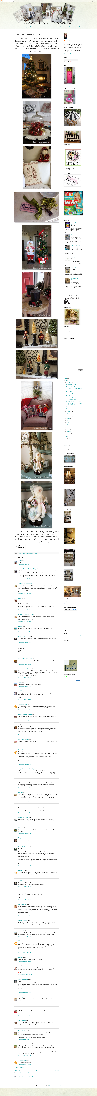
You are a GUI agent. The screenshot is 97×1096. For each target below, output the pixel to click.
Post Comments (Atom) (25, 1073)
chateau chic (20, 828)
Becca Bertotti (21, 931)
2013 (66, 436)
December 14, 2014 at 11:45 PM (24, 1039)
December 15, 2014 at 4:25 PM (24, 1055)
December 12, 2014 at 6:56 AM (24, 952)
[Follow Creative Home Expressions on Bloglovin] (70, 610)
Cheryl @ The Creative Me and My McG (27, 769)
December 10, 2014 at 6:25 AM (24, 876)
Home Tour (53, 27)
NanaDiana (20, 792)
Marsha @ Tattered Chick (23, 817)
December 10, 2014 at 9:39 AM (24, 886)
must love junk (21, 997)
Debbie (19, 682)
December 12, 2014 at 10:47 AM (25, 974)
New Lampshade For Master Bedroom (76, 235)
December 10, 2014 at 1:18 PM (24, 899)
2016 (66, 376)
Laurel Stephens (21, 881)
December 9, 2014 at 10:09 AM (24, 664)
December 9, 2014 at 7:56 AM (24, 564)
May (68, 425)
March (68, 429)
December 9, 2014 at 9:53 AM (24, 642)
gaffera (50, 1085)
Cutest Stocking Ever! (71, 409)
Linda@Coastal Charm (23, 979)
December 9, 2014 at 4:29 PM (24, 788)
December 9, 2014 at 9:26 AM (24, 632)
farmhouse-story (21, 870)
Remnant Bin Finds (70, 386)
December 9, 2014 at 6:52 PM (24, 813)
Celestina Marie (21, 750)
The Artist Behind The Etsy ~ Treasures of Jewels (72, 398)
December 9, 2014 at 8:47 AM (24, 610)
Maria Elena (20, 957)
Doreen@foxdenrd (22, 1031)
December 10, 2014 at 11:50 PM (24, 926)
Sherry (19, 838)
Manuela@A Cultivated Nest (24, 1044)
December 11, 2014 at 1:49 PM (24, 936)
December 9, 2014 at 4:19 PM (24, 764)
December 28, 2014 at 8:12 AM (24, 1064)
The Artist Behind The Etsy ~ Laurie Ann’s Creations (74, 404)
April (68, 427)
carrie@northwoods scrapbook (25, 658)
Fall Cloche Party (75, 268)
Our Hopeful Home (22, 904)
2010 (66, 443)
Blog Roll (43, 27)
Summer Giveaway (75, 245)
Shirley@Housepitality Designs (25, 714)
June (68, 422)
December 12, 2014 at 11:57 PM (24, 992)
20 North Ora (21, 1009)
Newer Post (17, 1070)
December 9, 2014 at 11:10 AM (24, 686)
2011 (66, 441)
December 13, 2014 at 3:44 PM (24, 1004)
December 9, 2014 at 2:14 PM (24, 735)
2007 (66, 450)
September (69, 416)
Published (63, 27)
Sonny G (20, 598)
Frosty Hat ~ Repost (70, 396)
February (69, 431)
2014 (66, 380)
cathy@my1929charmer (23, 920)
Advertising (33, 27)
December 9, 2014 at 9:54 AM (24, 654)
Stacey (19, 560)
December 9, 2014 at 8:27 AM (24, 579)
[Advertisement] (70, 651)
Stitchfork (20, 626)
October (69, 414)
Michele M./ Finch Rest (23, 847)
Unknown (20, 941)
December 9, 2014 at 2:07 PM (24, 720)
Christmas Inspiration (71, 407)
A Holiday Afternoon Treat (72, 394)
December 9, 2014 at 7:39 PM (24, 823)
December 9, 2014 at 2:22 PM (24, 745)
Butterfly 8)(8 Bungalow (23, 739)
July (68, 420)
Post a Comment (20, 1067)
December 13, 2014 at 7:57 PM (24, 1026)
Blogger (60, 1085)
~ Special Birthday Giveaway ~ (75, 223)
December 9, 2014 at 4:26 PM (24, 776)
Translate (75, 62)
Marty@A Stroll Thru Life (24, 636)
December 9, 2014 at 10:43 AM (24, 677)
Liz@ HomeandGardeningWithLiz (25, 584)
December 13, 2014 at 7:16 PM (24, 1016)
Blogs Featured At (75, 27)
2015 (66, 378)
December (69, 382)
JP (18, 725)
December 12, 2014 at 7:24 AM (24, 961)
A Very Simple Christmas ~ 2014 (73, 401)
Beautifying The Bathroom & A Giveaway (74, 280)
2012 (66, 439)
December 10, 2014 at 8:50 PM (24, 916)
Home (17, 27)
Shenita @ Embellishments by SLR (25, 614)
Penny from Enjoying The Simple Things (27, 569)
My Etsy (24, 27)
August (68, 418)
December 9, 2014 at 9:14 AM (24, 621)
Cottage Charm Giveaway (74, 256)
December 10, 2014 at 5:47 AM (24, 866)
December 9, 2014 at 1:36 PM (24, 710)
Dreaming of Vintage (23, 704)
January (68, 434)
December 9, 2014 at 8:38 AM (24, 593)
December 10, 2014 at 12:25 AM (24, 842)
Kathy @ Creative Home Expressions (73, 41)
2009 (66, 445)
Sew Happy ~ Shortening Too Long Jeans (74, 389)
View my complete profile (69, 54)
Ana (19, 966)
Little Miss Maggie (22, 1020)
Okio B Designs (21, 691)
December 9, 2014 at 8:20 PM (24, 833)
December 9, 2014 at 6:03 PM (24, 801)
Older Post (56, 1070)
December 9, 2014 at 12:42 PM (24, 699)
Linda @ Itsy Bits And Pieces (24, 669)
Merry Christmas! (70, 392)
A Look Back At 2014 (71, 384)
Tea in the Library (22, 1060)
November (69, 411)
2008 (66, 447)
